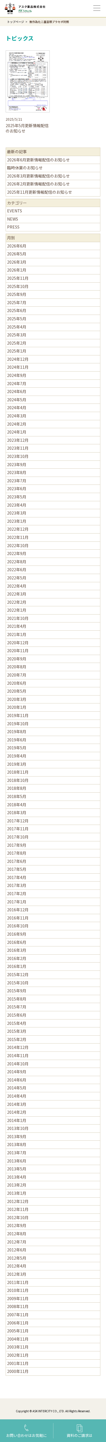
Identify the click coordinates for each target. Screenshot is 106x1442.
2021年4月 (16, 626)
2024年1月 (16, 432)
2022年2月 (16, 602)
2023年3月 (16, 513)
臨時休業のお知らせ (25, 167)
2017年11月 (18, 828)
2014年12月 (18, 1047)
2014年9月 (16, 1071)
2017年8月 (16, 853)
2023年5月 (16, 497)
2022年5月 (16, 578)
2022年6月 (16, 569)
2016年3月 (16, 950)
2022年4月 (16, 586)
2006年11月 (18, 1323)
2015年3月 (16, 1031)
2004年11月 (18, 1339)
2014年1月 (16, 1120)
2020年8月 (16, 666)
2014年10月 (18, 1063)
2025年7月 (16, 302)
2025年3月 (16, 335)
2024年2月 (16, 424)
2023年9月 (16, 464)
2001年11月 (18, 1363)
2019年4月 (16, 756)
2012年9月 (16, 1225)
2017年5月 (16, 869)
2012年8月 (16, 1233)
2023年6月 (16, 488)
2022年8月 (16, 561)
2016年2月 (16, 958)
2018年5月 (16, 796)
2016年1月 (16, 966)
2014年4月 (16, 1096)
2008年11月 (18, 1306)
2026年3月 (16, 262)
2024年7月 (16, 383)
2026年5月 (16, 254)
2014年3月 (16, 1104)
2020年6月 (16, 683)
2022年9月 (16, 553)
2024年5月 (16, 399)
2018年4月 (16, 804)
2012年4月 (16, 1266)
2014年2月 (16, 1112)
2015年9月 (16, 990)
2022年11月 (18, 537)
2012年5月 (16, 1258)
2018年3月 (16, 812)
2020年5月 (16, 691)
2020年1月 (16, 707)
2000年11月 (18, 1371)
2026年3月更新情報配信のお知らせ (38, 176)
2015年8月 (16, 999)
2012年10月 (18, 1217)
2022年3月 (16, 594)
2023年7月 (16, 480)
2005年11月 (18, 1331)
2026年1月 (16, 270)
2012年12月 (18, 1201)
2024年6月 (16, 391)
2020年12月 (18, 642)
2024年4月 (16, 407)
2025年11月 (18, 278)
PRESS (13, 227)
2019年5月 (16, 747)
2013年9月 (16, 1136)
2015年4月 (16, 1023)
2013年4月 (16, 1177)
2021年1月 (16, 634)
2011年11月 (18, 1282)
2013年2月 (16, 1185)
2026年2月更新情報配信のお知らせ (38, 184)
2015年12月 (18, 974)
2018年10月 (18, 780)
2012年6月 (16, 1250)
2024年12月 (18, 359)
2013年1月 (16, 1193)
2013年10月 (18, 1128)
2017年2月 (16, 893)
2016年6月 (16, 942)
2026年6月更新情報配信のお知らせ (38, 160)
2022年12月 (18, 529)
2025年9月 (16, 294)
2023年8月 (16, 472)
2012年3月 (16, 1274)
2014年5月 (16, 1088)
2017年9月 (16, 845)
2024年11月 (18, 367)
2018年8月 (16, 788)
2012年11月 (18, 1209)
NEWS (12, 219)
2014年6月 (16, 1080)
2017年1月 (16, 902)
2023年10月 (18, 456)
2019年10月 (18, 723)
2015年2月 (16, 1039)
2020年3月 (16, 699)
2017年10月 (18, 837)
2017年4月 (16, 877)
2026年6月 (16, 246)
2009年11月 (18, 1298)
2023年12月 (18, 440)
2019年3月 (16, 764)
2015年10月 (18, 982)
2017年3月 (16, 885)
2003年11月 (18, 1347)
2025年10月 (18, 286)
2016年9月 (16, 934)
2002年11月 (18, 1355)
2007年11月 (18, 1314)
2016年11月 (18, 918)
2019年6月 (16, 740)
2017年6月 (16, 861)
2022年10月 (18, 545)
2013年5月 (16, 1169)
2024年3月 (16, 416)
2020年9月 (16, 659)
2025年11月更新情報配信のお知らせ (39, 192)
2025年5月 (16, 318)
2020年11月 (18, 650)
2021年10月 (18, 618)
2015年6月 (16, 1015)
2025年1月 (16, 351)
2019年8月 (16, 731)
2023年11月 (18, 448)
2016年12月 (18, 909)
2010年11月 (18, 1290)
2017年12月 (18, 821)
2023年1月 (16, 521)
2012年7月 (16, 1242)
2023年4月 (16, 505)
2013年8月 (16, 1144)
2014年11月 (18, 1055)
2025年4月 (16, 327)
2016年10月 (18, 926)
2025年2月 (16, 343)
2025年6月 (16, 310)
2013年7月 (16, 1152)
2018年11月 (18, 772)
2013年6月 (16, 1161)
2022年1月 (16, 610)
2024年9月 (16, 375)
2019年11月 (18, 715)
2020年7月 (16, 675)
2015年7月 (16, 1007)
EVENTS (14, 211)
